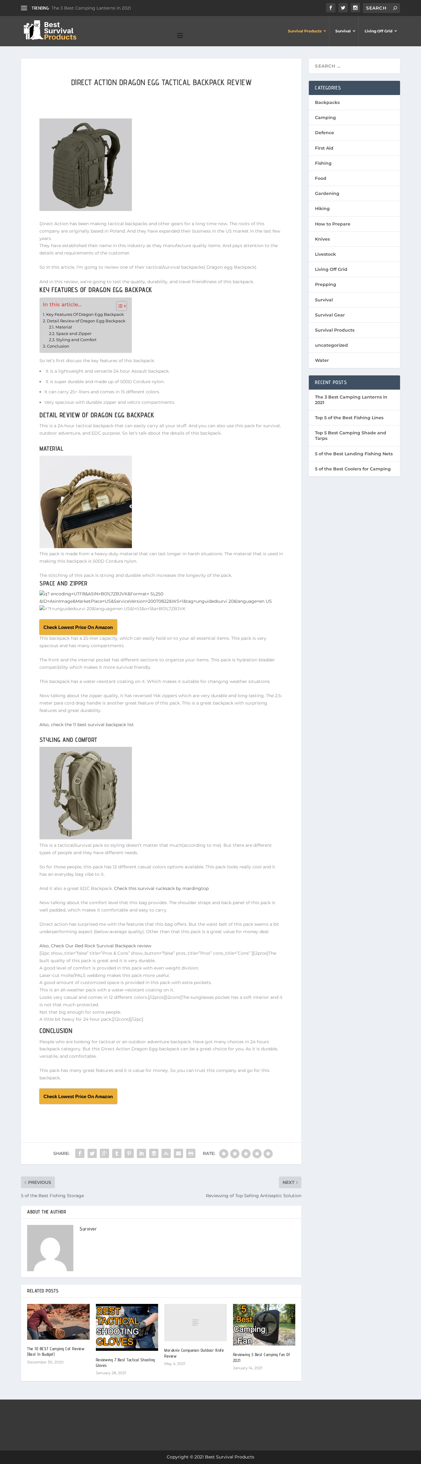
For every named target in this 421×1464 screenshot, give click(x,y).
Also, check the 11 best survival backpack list (86, 724)
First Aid (324, 148)
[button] (118, 306)
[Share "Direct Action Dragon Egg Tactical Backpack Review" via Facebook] (80, 1153)
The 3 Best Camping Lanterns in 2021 (91, 8)
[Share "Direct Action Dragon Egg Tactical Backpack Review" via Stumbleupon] (166, 1153)
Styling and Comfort (76, 339)
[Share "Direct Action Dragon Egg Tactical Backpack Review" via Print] (191, 1153)
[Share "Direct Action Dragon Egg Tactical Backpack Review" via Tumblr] (117, 1153)
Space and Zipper (74, 333)
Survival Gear (330, 315)
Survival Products (334, 330)
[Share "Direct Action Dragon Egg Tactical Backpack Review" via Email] (178, 1153)
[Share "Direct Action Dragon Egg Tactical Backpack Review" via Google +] (104, 1153)
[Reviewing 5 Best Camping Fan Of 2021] (264, 1325)
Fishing (323, 163)
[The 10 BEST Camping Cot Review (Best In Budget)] (58, 1322)
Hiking (322, 208)
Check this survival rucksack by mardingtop (161, 888)
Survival (324, 300)
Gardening (327, 193)
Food (320, 178)
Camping (325, 117)
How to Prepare (332, 224)
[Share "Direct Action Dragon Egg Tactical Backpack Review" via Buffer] (154, 1153)
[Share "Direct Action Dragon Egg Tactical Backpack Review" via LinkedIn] (141, 1153)
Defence (324, 132)
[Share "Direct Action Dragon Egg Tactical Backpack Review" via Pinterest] (129, 1153)
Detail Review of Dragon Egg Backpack (86, 320)
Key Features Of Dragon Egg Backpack (85, 314)
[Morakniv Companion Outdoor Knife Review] (195, 1322)
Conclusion (58, 346)
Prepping (325, 284)
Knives (322, 239)
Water (322, 360)
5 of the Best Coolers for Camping (353, 469)
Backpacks (327, 102)
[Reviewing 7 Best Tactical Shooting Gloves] (127, 1327)
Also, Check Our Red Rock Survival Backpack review (95, 946)
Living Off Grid (331, 269)
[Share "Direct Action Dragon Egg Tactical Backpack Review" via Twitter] (92, 1153)
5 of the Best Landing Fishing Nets (354, 454)
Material (63, 327)
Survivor (88, 1229)
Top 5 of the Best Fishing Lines (349, 417)
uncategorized (331, 345)
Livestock (325, 254)
